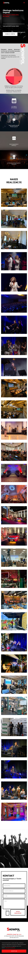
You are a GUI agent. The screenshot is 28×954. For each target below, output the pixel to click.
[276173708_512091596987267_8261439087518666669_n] (14, 757)
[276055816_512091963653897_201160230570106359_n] (14, 778)
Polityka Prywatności (10, 947)
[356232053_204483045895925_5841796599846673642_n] (14, 333)
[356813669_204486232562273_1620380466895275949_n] (14, 291)
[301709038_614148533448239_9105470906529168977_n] (14, 672)
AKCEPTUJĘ (14, 951)
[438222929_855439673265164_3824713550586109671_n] (14, 397)
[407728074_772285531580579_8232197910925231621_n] (14, 503)
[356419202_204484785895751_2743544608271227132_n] (14, 312)
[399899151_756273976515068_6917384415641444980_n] (14, 524)
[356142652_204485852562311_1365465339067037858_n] (14, 354)
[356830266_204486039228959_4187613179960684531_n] (14, 270)
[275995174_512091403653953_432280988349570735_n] (14, 799)
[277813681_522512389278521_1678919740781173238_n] (14, 693)
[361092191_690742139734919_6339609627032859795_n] (14, 630)
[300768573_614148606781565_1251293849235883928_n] (14, 651)
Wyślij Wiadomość (17, 912)
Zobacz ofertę (10, 34)
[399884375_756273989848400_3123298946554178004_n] (14, 545)
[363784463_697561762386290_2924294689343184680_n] (14, 608)
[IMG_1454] (14, 460)
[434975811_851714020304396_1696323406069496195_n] (14, 248)
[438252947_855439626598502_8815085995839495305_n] (14, 206)
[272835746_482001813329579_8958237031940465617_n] (14, 820)
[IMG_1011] (14, 481)
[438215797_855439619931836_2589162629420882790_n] (14, 418)
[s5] (14, 439)
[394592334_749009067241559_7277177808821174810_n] (14, 566)
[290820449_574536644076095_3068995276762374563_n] (14, 714)
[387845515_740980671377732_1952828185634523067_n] (14, 587)
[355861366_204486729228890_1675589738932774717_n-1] (14, 375)
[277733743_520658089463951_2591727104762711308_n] (14, 735)
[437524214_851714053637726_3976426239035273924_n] (14, 227)
